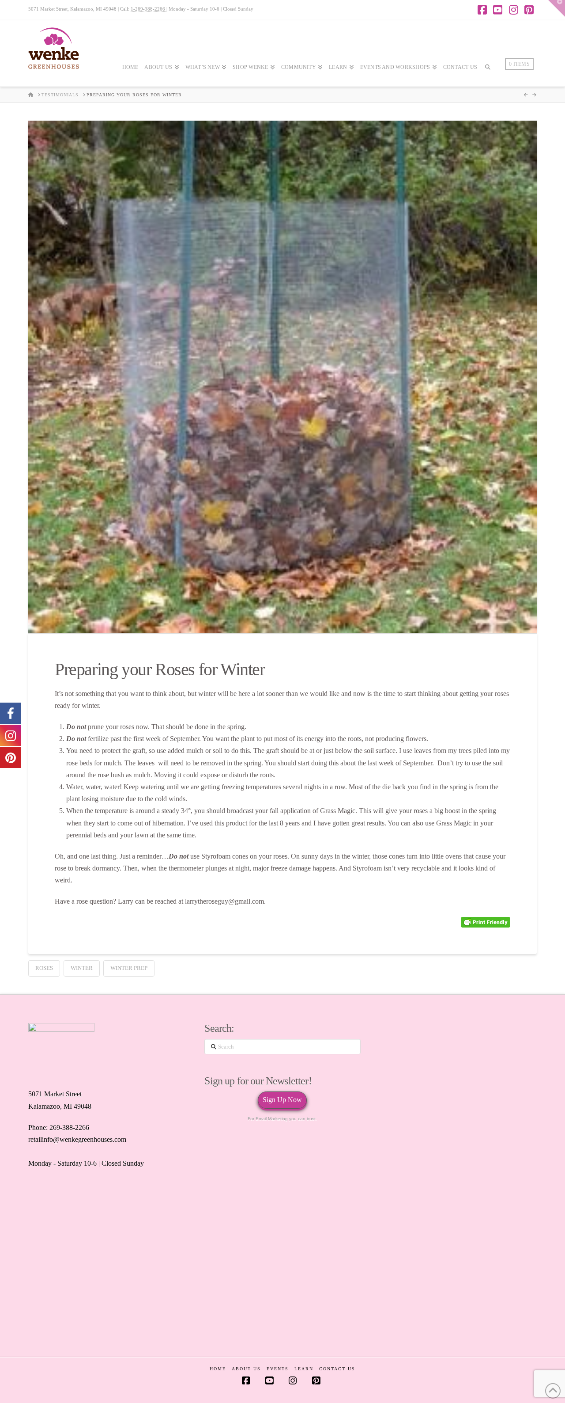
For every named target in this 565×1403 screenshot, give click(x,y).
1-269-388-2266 (148, 8)
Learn (303, 1368)
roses (44, 968)
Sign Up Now (282, 1099)
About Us (246, 1368)
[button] (556, 8)
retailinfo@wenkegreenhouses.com (77, 1139)
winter (82, 968)
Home (218, 1368)
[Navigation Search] (487, 93)
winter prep (128, 968)
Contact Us (337, 1368)
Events (278, 1368)
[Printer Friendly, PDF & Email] (485, 922)
